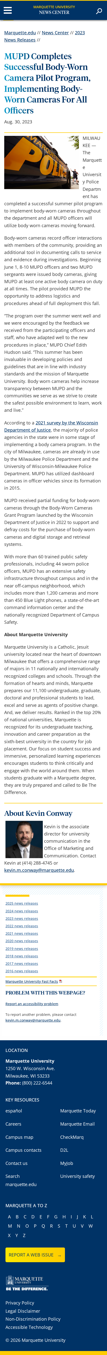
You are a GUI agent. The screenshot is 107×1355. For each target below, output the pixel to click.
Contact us (16, 1163)
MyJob (66, 1163)
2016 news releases (21, 971)
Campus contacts (23, 1150)
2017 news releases (21, 963)
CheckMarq (72, 1137)
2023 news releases (21, 918)
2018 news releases (21, 956)
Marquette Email (77, 1124)
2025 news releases (21, 903)
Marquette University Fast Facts (31, 981)
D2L (64, 1150)
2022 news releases (21, 926)
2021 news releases (21, 933)
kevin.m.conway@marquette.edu (39, 870)
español (13, 1111)
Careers (13, 1124)
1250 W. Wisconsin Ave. (30, 1068)
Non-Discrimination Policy (32, 1319)
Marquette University (54, 6)
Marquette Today (78, 1111)
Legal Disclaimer (22, 1311)
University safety (77, 1176)
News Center (54, 12)
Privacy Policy (19, 1303)
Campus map (19, 1137)
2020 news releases (21, 940)
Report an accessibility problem (31, 1003)
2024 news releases (21, 911)
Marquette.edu (20, 33)
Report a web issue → (35, 1255)
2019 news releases (21, 948)
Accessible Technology (29, 1327)
